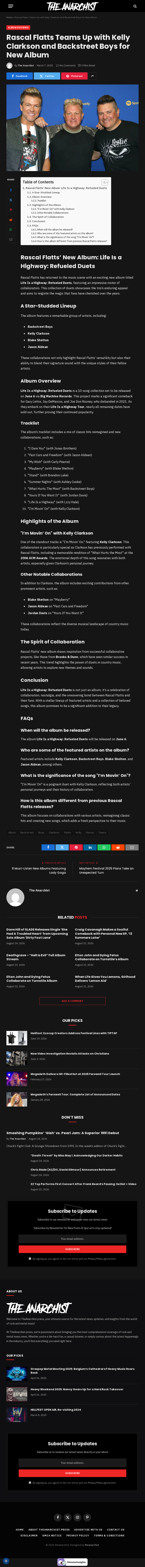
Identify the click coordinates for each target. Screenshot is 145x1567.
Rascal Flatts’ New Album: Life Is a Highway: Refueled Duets (66, 188)
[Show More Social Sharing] (92, 76)
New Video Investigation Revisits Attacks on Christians (70, 1054)
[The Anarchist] (72, 6)
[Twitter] (10, 200)
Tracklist (41, 200)
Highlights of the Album (46, 205)
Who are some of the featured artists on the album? (65, 233)
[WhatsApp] (10, 229)
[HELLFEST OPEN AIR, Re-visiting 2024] (16, 1414)
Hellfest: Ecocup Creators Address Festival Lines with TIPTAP (74, 1033)
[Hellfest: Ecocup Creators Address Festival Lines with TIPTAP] (16, 1038)
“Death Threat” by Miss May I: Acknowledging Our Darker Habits (77, 1155)
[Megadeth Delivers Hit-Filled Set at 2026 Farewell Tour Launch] (16, 1079)
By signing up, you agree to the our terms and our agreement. (74, 1258)
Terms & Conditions (109, 1535)
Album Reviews (18, 27)
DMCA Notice (52, 1535)
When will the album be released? (55, 229)
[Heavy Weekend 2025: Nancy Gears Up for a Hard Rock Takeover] (16, 1394)
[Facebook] (10, 190)
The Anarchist (26, 65)
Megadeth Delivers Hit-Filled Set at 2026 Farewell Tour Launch (75, 1074)
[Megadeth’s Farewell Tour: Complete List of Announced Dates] (16, 1099)
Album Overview (42, 196)
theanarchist (92, 1545)
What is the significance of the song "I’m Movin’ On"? (65, 237)
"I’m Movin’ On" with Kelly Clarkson (55, 209)
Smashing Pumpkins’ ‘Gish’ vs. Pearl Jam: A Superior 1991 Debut (62, 1133)
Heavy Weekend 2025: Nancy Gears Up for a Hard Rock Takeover (77, 1389)
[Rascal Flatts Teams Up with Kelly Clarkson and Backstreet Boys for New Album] (72, 127)
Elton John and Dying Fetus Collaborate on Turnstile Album (31, 979)
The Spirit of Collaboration (48, 217)
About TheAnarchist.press (49, 1529)
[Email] (10, 239)
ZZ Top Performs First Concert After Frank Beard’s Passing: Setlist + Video (84, 1184)
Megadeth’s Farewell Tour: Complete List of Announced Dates (75, 1094)
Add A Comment (72, 1001)
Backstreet (27, 832)
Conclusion (38, 221)
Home (9, 17)
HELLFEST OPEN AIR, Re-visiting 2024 (56, 1410)
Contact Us (115, 1529)
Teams (102, 832)
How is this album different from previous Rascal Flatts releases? (72, 241)
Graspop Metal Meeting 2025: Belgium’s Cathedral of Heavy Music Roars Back (82, 1371)
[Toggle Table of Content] (103, 182)
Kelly (78, 832)
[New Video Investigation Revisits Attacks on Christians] (16, 1058)
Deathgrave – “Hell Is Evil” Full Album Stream (35, 957)
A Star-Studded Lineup (46, 192)
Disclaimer (29, 1535)
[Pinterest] (10, 209)
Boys (41, 832)
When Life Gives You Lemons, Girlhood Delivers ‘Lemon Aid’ (105, 979)
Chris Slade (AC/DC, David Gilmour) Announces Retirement (73, 1170)
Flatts (67, 832)
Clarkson (54, 832)
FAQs (35, 225)
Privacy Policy (95, 1258)
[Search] (135, 6)
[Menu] (10, 6)
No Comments (68, 65)
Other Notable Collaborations (53, 212)
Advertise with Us (88, 1529)
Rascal (90, 832)
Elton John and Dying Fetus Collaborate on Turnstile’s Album (101, 957)
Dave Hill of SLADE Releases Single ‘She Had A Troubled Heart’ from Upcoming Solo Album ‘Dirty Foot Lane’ (37, 934)
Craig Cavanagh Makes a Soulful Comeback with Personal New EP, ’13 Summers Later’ (103, 934)
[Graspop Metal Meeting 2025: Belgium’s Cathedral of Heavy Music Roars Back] (16, 1374)
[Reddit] (10, 219)
